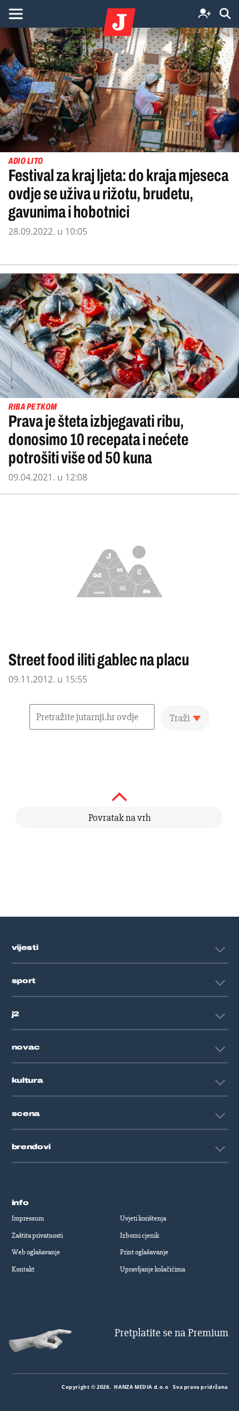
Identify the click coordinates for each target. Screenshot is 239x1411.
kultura (27, 1080)
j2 (15, 1014)
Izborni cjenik (139, 1235)
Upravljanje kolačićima (152, 1269)
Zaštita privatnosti (37, 1235)
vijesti (25, 948)
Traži (180, 718)
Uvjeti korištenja (143, 1218)
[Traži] (225, 14)
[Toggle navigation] (15, 14)
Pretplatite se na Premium (171, 1333)
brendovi (31, 1147)
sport (24, 981)
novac (26, 1047)
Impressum (28, 1218)
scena (26, 1114)
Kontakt (23, 1269)
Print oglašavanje (144, 1252)
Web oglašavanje (36, 1252)
